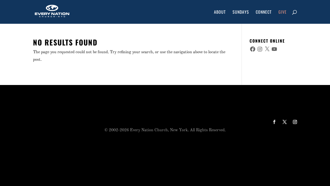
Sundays (241, 12)
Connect (264, 12)
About (220, 12)
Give (282, 12)
